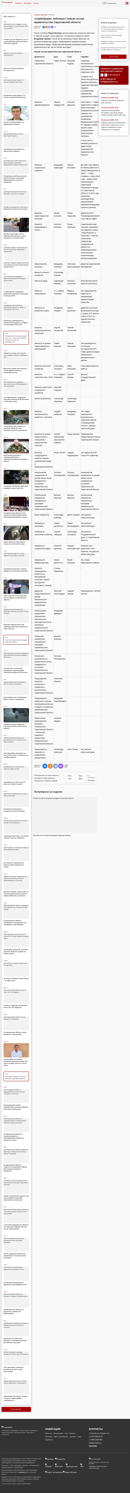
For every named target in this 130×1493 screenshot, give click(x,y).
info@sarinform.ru (109, 82)
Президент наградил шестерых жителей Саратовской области (113, 42)
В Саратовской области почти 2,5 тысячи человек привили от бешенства (113, 48)
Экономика (49, 1436)
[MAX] (52, 27)
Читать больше (113, 56)
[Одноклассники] (46, 27)
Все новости (9, 16)
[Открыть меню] (127, 3)
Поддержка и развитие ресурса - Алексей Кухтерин (98, 1467)
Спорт (79, 1436)
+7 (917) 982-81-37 (96, 1436)
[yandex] (54, 1472)
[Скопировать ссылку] (55, 27)
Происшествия (58, 1433)
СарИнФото (49, 1440)
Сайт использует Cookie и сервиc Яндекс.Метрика (16, 1483)
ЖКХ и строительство (61, 1436)
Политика (51, 14)
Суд (66, 1433)
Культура (73, 1436)
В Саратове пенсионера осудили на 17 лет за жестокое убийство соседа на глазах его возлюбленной (113, 29)
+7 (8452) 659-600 (95, 1440)
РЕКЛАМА (93, 1446)
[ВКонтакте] (43, 27)
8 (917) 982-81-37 (114, 75)
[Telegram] (49, 27)
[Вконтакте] (59, 1466)
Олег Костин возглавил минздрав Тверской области (111, 36)
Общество (48, 1433)
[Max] (102, 74)
